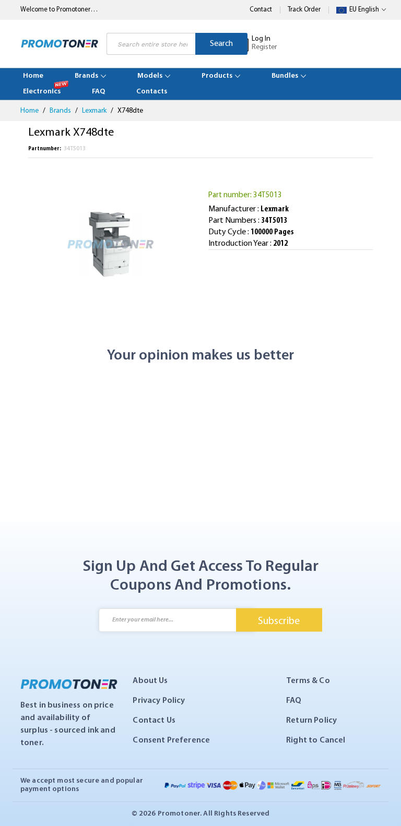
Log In (261, 39)
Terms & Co (308, 681)
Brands (61, 111)
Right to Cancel (315, 740)
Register (264, 47)
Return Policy (311, 720)
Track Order (304, 9)
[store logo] (59, 44)
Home (30, 111)
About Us (150, 681)
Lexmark (95, 111)
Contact (261, 9)
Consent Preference (171, 740)
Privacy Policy (159, 701)
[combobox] (151, 44)
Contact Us (154, 720)
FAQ (293, 701)
